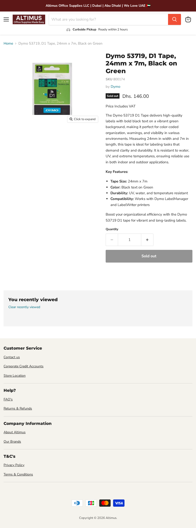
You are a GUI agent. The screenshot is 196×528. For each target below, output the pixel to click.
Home (8, 43)
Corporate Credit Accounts (24, 366)
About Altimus (15, 432)
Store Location (15, 375)
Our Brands (12, 441)
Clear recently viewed (24, 307)
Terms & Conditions (18, 474)
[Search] (174, 19)
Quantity (112, 229)
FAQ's (8, 399)
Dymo (115, 86)
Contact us (12, 357)
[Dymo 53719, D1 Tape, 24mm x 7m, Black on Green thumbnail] (10, 137)
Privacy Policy (14, 465)
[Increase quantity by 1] (147, 240)
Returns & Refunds (18, 408)
